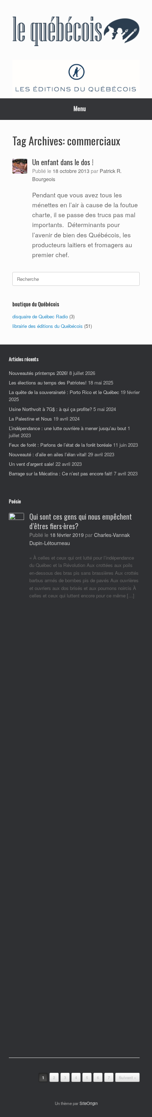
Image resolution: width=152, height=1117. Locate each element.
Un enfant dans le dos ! (62, 162)
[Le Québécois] (76, 32)
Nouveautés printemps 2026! (38, 373)
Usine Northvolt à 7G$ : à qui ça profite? (50, 409)
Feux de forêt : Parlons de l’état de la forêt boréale (60, 444)
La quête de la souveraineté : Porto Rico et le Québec (64, 392)
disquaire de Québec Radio (40, 316)
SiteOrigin (89, 1103)
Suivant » (127, 1077)
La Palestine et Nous (30, 418)
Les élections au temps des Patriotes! (48, 382)
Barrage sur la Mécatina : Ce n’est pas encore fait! (60, 473)
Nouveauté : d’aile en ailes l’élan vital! (48, 454)
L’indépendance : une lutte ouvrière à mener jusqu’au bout (67, 428)
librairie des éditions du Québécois (47, 326)
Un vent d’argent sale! (31, 464)
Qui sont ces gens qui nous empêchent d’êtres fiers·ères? (80, 521)
